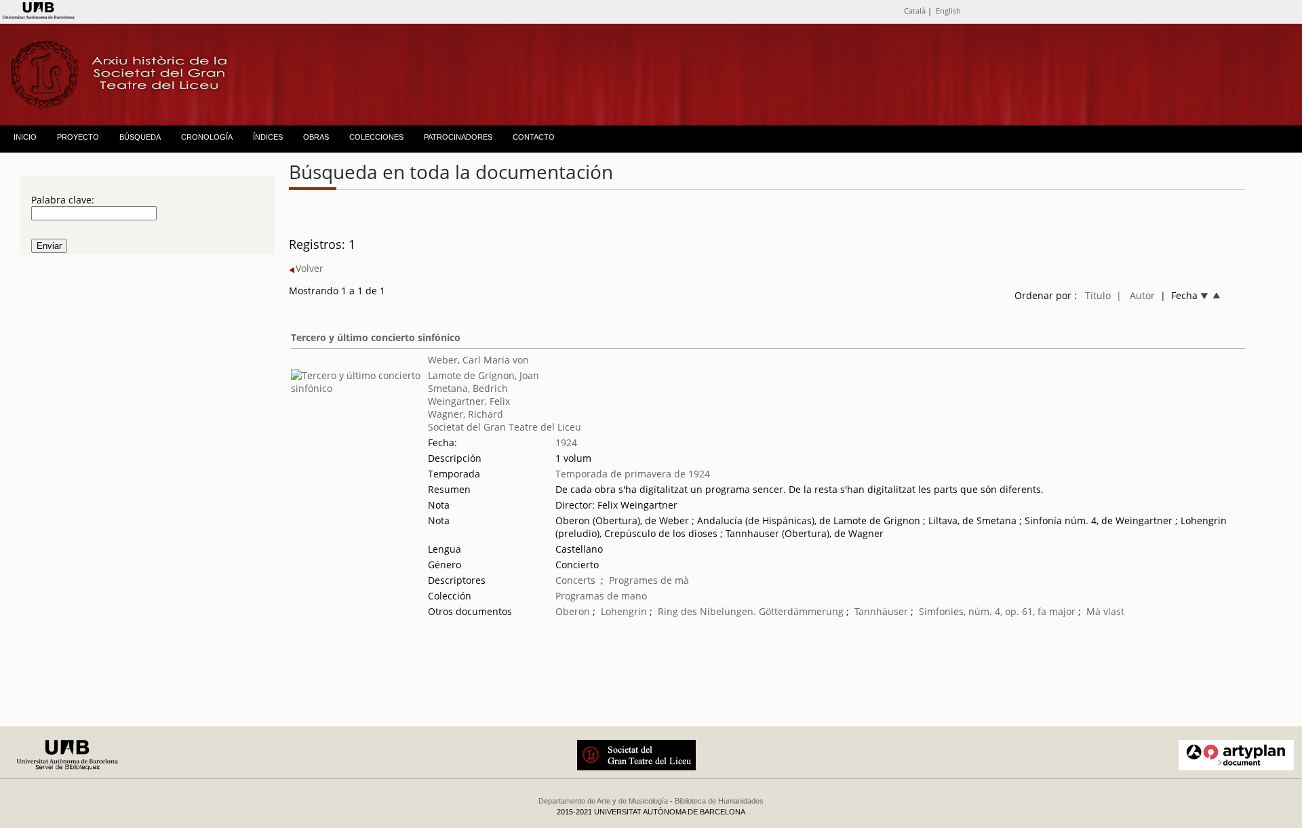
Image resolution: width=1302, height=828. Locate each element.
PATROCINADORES (458, 137)
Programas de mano (601, 595)
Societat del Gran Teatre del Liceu (504, 426)
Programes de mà (649, 580)
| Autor (1135, 295)
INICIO (25, 137)
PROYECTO (78, 137)
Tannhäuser (881, 611)
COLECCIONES (376, 137)
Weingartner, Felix (469, 401)
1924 (566, 442)
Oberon (572, 611)
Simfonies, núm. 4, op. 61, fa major (998, 611)
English (948, 10)
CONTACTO (534, 137)
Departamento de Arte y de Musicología (603, 801)
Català (915, 10)
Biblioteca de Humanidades (719, 801)
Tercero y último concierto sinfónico (375, 337)
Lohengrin (624, 611)
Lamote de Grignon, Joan (483, 375)
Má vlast (1105, 611)
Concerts (575, 580)
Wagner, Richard (465, 414)
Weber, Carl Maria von (478, 359)
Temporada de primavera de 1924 (632, 473)
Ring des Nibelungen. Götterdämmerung (751, 611)
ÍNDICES (268, 137)
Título (1098, 295)
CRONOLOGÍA (207, 137)
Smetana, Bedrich (468, 388)
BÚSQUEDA (140, 137)
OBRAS (316, 137)
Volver (309, 268)
